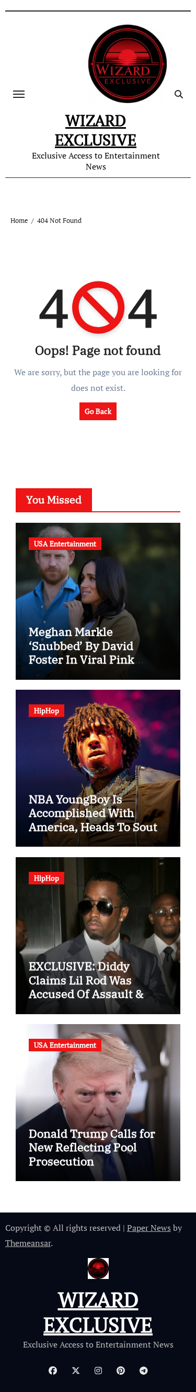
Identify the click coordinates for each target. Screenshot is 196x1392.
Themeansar (28, 1243)
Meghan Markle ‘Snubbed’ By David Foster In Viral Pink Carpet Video (81, 652)
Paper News (149, 1227)
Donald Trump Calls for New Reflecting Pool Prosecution (92, 1147)
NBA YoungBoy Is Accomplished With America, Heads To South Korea (97, 819)
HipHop (46, 710)
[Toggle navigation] (19, 94)
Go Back (98, 411)
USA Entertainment (65, 543)
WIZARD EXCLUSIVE (95, 130)
